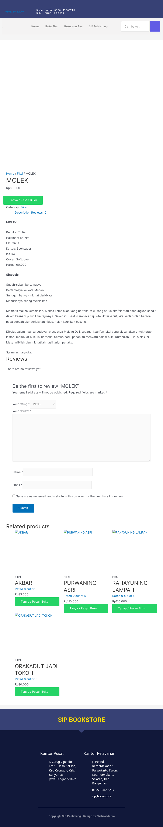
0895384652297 (14, 11)
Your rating (21, 404)
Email (17, 485)
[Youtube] (157, 9)
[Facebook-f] (134, 9)
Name (18, 472)
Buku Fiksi (51, 26)
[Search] (155, 26)
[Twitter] (142, 9)
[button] (81, 200)
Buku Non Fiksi (73, 26)
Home (35, 26)
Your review (22, 411)
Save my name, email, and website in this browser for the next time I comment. (70, 496)
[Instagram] (126, 9)
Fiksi (20, 173)
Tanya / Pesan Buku (23, 200)
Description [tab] (22, 212)
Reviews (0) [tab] (39, 212)
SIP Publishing (98, 26)
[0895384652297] (7, 7)
